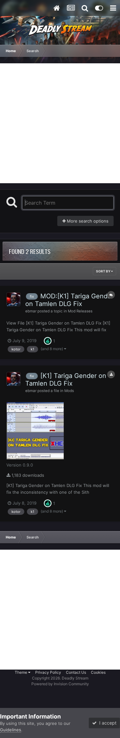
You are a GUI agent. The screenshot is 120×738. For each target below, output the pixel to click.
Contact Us (76, 672)
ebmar (30, 311)
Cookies (98, 672)
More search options (87, 221)
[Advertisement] (60, 123)
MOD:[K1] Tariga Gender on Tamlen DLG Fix (69, 300)
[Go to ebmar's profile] (13, 299)
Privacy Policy (48, 672)
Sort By (103, 271)
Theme (21, 672)
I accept (106, 723)
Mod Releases (80, 311)
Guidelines (10, 729)
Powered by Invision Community (60, 683)
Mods (69, 391)
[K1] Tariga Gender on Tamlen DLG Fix (65, 379)
